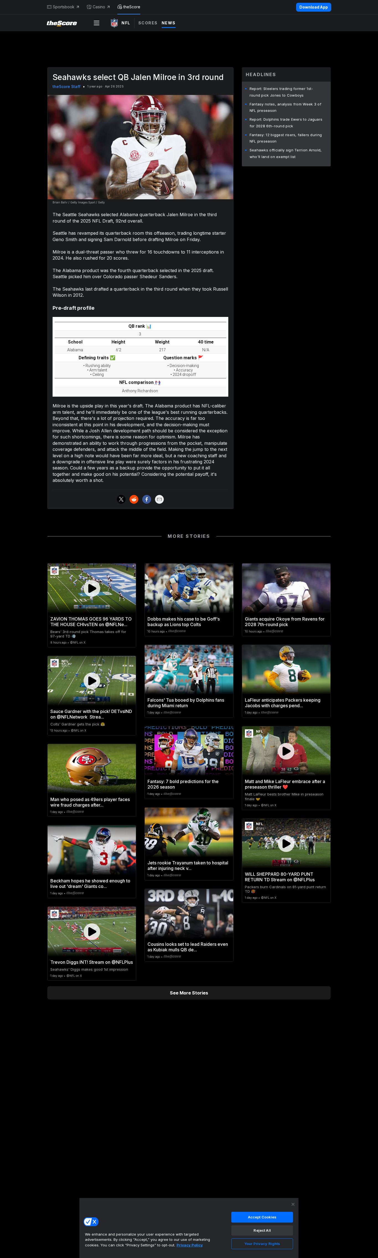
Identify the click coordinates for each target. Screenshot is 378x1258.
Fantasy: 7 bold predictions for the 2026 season (183, 784)
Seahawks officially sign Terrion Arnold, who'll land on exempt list (286, 153)
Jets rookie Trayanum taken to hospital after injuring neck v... (187, 865)
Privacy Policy (190, 1245)
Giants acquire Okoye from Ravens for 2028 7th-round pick (285, 621)
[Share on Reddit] (134, 499)
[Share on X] (121, 499)
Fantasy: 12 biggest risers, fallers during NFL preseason (286, 138)
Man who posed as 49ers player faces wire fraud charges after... (90, 802)
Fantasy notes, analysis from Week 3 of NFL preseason (285, 107)
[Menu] (96, 23)
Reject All (262, 1230)
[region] (189, 1228)
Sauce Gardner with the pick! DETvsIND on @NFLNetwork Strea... (91, 714)
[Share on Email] (159, 499)
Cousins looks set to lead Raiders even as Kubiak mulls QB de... (187, 946)
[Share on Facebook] (146, 499)
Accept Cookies (262, 1217)
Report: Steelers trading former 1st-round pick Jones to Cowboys (281, 91)
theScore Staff (67, 86)
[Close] (293, 1204)
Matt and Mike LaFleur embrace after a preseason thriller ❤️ (285, 784)
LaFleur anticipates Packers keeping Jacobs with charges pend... (282, 702)
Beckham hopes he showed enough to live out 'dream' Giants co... (90, 883)
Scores (148, 22)
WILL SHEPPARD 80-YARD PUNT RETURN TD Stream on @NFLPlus (280, 876)
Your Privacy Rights (262, 1243)
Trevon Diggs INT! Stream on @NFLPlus (91, 962)
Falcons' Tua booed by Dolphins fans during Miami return (185, 702)
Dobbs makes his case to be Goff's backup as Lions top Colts (183, 621)
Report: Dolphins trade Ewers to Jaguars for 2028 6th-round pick (286, 122)
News (169, 22)
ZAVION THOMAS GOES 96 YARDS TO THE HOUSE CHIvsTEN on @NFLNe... (91, 621)
